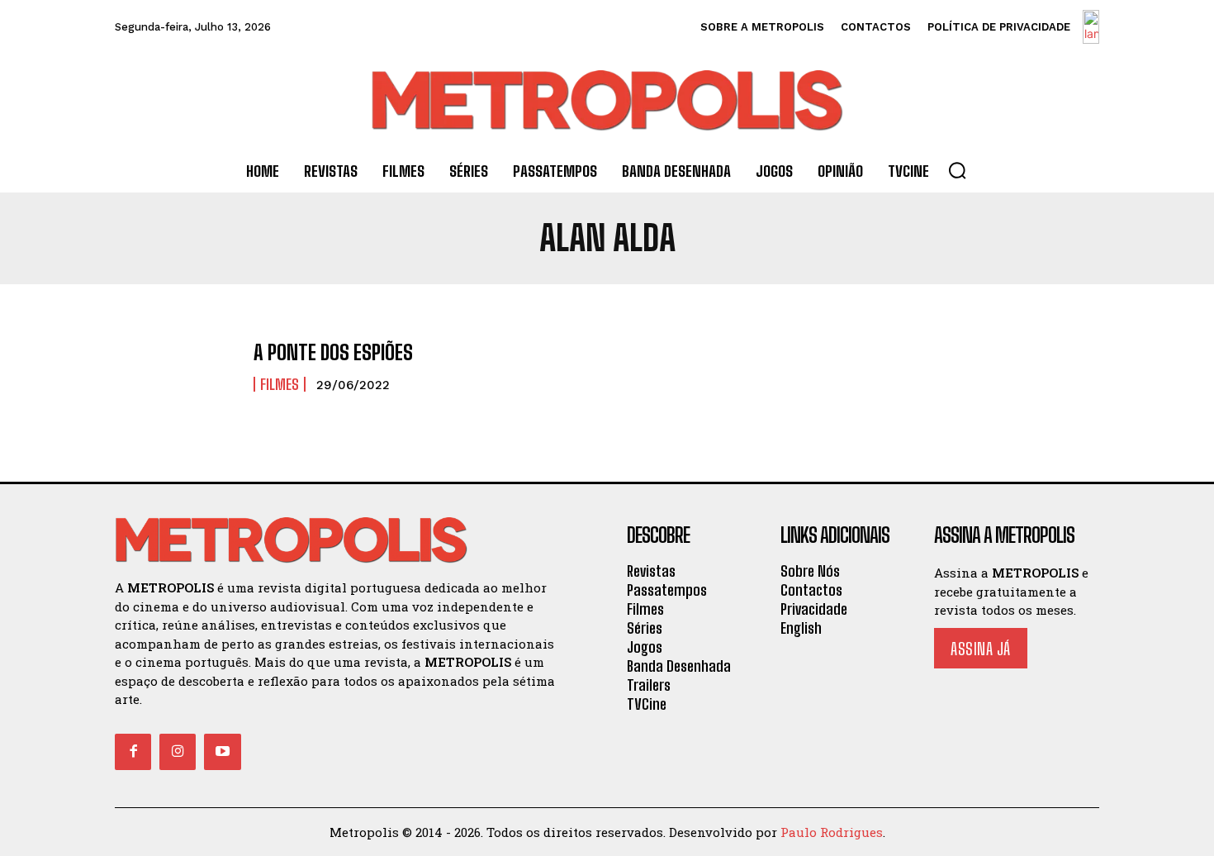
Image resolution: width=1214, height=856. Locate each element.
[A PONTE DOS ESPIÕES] (176, 367)
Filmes (279, 384)
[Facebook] (133, 752)
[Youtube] (222, 752)
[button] (957, 170)
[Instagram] (177, 752)
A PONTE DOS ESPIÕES (333, 352)
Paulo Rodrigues (831, 832)
